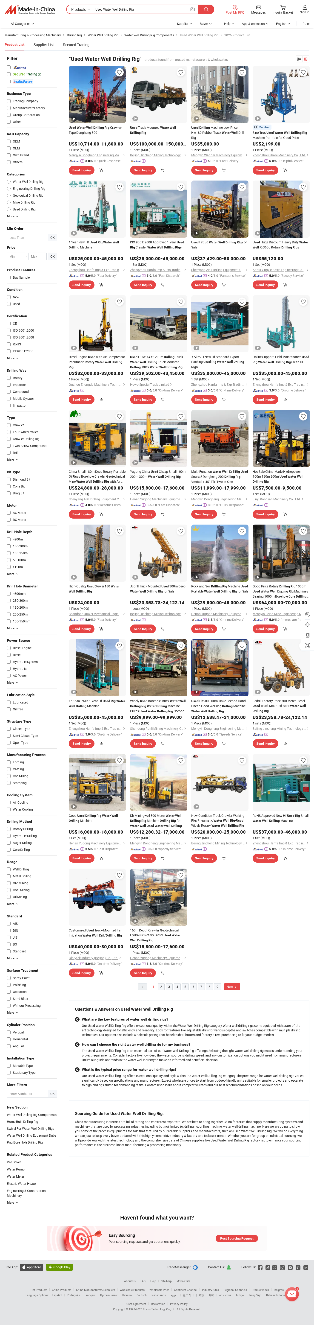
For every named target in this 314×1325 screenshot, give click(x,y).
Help (227, 23)
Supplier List (44, 44)
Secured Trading (76, 44)
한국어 (187, 1295)
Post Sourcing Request (237, 1238)
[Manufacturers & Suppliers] (30, 9)
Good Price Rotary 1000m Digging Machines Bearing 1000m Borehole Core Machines (280, 591)
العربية (174, 1295)
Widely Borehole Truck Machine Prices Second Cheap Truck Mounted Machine (158, 706)
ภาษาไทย (225, 1295)
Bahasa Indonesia (277, 1295)
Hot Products (39, 1290)
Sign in (304, 12)
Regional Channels (235, 1290)
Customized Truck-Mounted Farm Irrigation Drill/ (96, 932)
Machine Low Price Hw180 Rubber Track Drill (217, 132)
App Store (31, 1267)
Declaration (158, 1304)
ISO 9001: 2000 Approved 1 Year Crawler (157, 244)
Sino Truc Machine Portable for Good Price (280, 135)
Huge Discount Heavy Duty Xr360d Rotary (280, 244)
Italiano (127, 1295)
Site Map (166, 1281)
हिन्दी (211, 1295)
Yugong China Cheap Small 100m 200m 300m (158, 474)
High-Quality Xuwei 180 (94, 588)
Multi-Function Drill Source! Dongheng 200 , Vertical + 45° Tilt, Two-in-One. (219, 476)
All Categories (20, 23)
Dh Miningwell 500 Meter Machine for (156, 820)
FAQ (143, 1281)
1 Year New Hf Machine (94, 244)
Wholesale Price (159, 1290)
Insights (279, 1290)
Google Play (59, 1267)
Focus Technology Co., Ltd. (160, 1309)
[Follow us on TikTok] (267, 1267)
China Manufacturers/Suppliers (95, 1290)
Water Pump (16, 1169)
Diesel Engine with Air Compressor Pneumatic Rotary (97, 362)
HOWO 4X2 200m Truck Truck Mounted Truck (156, 362)
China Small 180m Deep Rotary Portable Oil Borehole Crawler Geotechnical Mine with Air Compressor (97, 476)
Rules (306, 23)
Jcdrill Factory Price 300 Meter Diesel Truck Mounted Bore (279, 706)
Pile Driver (14, 1162)
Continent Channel (185, 1290)
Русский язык (108, 1295)
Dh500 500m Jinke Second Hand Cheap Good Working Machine (218, 706)
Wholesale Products (132, 1290)
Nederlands (158, 1295)
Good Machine (93, 818)
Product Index (260, 1290)
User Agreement (136, 1304)
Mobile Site (183, 1281)
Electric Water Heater (22, 1183)
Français (90, 1295)
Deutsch (142, 1295)
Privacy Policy (179, 1304)
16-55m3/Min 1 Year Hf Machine (97, 703)
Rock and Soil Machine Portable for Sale (219, 588)
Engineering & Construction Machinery (26, 1193)
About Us (130, 1281)
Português (73, 1295)
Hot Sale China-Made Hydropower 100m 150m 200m (278, 476)
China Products (61, 1290)
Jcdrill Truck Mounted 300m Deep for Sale (158, 588)
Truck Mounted (153, 129)
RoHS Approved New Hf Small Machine (280, 818)
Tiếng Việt (254, 1295)
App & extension (253, 23)
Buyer (204, 23)
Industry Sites (210, 1290)
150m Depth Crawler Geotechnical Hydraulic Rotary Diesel (155, 935)
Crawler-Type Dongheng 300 (95, 130)
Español (57, 1295)
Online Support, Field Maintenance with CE (281, 359)
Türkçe (240, 1295)
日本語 (200, 1295)
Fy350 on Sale (219, 244)
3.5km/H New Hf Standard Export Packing (217, 362)
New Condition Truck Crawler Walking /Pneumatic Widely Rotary (217, 820)
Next (230, 986)
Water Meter (15, 1176)
